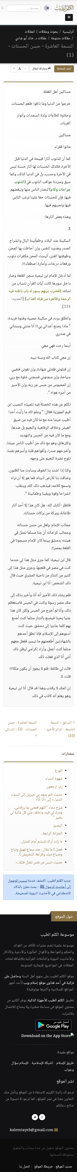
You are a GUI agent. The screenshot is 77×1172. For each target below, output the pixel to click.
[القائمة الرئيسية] (69, 17)
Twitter (35, 1117)
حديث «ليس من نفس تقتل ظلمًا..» (39, 862)
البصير (57, 825)
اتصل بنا (24, 1167)
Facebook (42, 1117)
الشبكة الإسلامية (42, 1063)
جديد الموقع (64, 1167)
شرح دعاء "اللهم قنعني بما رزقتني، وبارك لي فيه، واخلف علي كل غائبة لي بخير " (36, 812)
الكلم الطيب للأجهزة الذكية (46, 1000)
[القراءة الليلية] (45, 8)
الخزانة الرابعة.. (51, 833)
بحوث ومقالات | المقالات (41, 32)
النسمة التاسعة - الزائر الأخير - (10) (59, 729)
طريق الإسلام (65, 1063)
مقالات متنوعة (60, 38)
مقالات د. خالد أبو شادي (30, 38)
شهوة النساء (53, 779)
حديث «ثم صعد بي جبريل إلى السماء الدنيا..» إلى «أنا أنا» (36, 797)
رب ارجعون (54, 787)
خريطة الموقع (43, 1167)
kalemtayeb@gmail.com (31, 1130)
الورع (58, 771)
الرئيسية (68, 32)
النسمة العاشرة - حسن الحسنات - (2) (20, 729)
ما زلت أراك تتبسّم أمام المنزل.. (41, 841)
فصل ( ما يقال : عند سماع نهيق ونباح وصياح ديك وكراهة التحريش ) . (36, 852)
